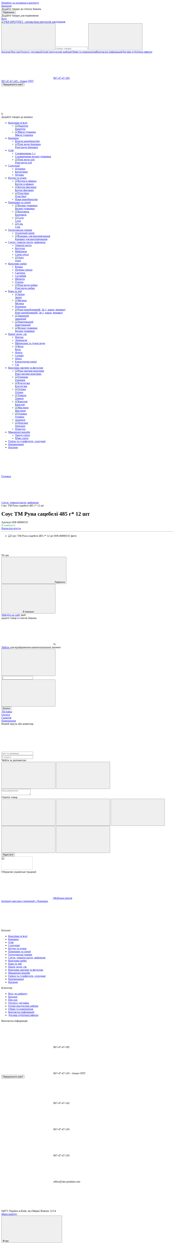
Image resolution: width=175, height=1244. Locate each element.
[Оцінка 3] (138, 812)
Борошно (13, 138)
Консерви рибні (17, 263)
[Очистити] (115, 36)
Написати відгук (11, 528)
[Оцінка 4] (28, 839)
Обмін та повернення (83, 51)
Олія (11, 150)
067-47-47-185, (61, 78)
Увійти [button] (5, 647)
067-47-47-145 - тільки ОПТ (17, 81)
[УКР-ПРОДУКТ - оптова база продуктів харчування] (17, 868)
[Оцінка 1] (28, 812)
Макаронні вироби (19, 432)
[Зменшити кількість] (28, 662)
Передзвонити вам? (13, 84)
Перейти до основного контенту (20, 2)
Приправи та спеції (19, 202)
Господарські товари (20, 229)
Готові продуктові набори (56, 51)
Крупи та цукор (17, 177)
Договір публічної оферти (137, 51)
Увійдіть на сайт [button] (10, 614)
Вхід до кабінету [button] (18, 993)
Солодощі (14, 165)
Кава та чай (15, 291)
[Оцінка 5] (83, 839)
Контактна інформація (109, 51)
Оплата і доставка (30, 51)
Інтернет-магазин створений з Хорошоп (24, 901)
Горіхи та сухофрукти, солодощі (26, 441)
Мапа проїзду (9, 1214)
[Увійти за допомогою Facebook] (28, 775)
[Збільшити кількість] (28, 693)
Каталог (6, 51)
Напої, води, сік (17, 334)
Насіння (13, 447)
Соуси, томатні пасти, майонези (26, 242)
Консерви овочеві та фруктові (25, 367)
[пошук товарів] (28, 36)
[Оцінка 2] (83, 812)
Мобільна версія (62, 898)
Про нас (15, 51)
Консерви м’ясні (17, 122)
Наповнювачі (16, 444)
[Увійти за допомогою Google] (83, 775)
